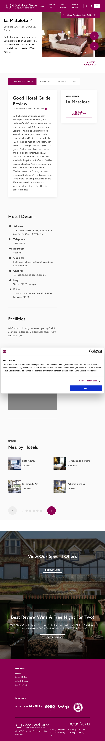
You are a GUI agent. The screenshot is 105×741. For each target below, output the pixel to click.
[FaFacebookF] (77, 724)
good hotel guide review (22, 81)
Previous (94, 35)
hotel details (45, 81)
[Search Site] (91, 6)
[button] (91, 6)
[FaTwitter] (71, 724)
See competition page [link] (52, 637)
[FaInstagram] (82, 724)
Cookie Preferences (88, 381)
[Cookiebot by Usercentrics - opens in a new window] (91, 351)
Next (94, 46)
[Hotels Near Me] (86, 6)
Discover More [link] (52, 570)
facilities (62, 81)
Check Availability (91, 63)
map (74, 81)
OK (85, 388)
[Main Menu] (97, 6)
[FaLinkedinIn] (87, 724)
